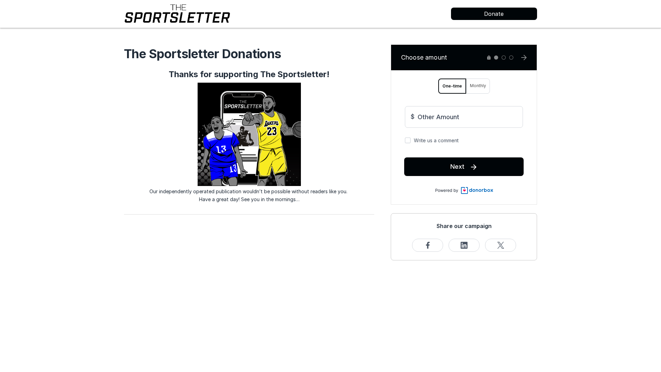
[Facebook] (427, 245)
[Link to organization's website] (177, 13)
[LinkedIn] (464, 245)
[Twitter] (500, 245)
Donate (494, 13)
